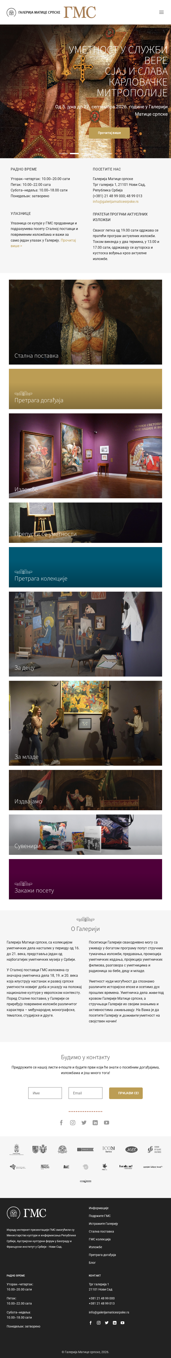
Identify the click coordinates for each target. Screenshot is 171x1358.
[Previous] (9, 91)
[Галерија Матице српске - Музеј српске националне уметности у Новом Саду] (33, 12)
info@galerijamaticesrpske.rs (115, 201)
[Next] (162, 91)
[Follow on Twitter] (84, 1123)
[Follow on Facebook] (61, 1123)
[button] (161, 12)
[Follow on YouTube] (106, 1123)
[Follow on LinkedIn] (95, 1123)
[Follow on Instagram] (72, 1123)
